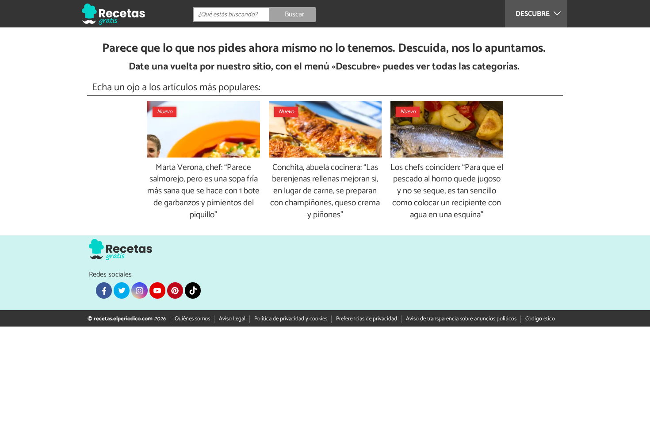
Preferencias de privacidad (366, 318)
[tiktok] (193, 290)
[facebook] (104, 290)
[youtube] (157, 290)
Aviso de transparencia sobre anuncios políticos (461, 318)
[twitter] (122, 290)
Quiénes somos (192, 318)
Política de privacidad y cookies (290, 318)
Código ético (540, 318)
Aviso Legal (232, 318)
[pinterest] (175, 290)
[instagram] (139, 290)
